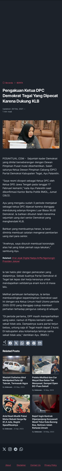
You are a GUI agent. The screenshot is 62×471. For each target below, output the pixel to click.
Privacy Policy (51, 465)
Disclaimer (21, 465)
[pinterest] (33, 343)
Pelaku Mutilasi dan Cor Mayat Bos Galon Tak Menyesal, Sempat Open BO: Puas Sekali (45, 382)
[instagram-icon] (10, 449)
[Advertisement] (31, 45)
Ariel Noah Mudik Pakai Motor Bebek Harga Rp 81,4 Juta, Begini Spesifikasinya (15, 420)
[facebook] (10, 343)
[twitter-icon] (4, 449)
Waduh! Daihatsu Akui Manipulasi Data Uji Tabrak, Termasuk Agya (15, 380)
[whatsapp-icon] (21, 449)
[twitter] (16, 343)
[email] (39, 343)
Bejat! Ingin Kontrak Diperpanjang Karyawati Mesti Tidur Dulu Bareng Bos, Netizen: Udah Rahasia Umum (45, 422)
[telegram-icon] (15, 449)
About (8, 465)
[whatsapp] (22, 343)
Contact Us (35, 465)
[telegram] (28, 343)
